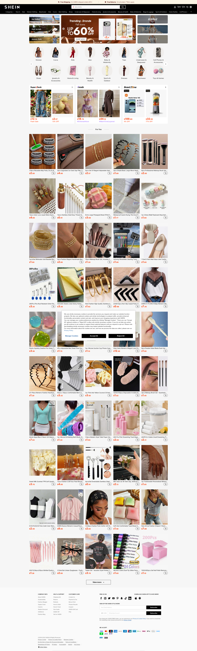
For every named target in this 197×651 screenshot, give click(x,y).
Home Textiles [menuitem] (173, 12)
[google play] (139, 599)
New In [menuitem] (18, 12)
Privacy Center (42, 639)
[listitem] (42, 154)
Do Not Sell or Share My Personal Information (50, 642)
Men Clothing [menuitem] (63, 12)
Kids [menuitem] (49, 12)
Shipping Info (57, 597)
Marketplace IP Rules (44, 644)
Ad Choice (77, 644)
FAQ (70, 612)
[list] (116, 598)
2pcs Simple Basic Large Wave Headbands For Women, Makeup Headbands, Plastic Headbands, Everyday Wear (126, 170)
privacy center (127, 620)
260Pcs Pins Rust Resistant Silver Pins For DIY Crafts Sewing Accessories (42, 304)
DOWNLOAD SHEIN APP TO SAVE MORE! (146, 594)
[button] (187, 7)
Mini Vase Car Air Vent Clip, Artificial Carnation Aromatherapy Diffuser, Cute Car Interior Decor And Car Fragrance (126, 481)
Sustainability (41, 599)
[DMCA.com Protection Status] (106, 637)
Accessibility (62, 644)
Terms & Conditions (70, 642)
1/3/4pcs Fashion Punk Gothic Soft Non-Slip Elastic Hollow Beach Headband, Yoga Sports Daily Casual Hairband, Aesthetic (98, 526)
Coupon (71, 607)
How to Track (57, 607)
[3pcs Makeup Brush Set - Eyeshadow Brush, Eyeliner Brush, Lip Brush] (154, 373)
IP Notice (54, 644)
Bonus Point (72, 602)
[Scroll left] (188, 12)
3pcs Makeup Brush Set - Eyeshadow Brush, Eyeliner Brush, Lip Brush (154, 393)
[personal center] (175, 7)
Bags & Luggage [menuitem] (148, 12)
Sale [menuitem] (23, 12)
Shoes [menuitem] (71, 12)
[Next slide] (133, 28)
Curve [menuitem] (55, 12)
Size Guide (56, 609)
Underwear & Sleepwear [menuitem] (82, 12)
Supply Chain (42, 604)
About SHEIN (41, 597)
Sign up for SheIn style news (110, 603)
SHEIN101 (41, 612)
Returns (55, 599)
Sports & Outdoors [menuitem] (161, 12)
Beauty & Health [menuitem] (123, 12)
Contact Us (72, 597)
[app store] (135, 599)
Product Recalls (73, 604)
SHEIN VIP (56, 612)
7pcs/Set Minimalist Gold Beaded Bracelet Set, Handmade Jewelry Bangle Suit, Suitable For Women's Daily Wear (42, 259)
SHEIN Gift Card (73, 609)
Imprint (70, 644)
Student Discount (43, 609)
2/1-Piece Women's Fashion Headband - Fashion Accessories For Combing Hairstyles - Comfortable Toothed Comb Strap (42, 393)
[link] (49, 2)
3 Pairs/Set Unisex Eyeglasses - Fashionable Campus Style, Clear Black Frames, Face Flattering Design (70, 570)
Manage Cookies (68, 639)
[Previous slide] (63, 28)
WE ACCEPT (103, 627)
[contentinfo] (130, 632)
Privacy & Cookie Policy (139, 618)
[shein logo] (12, 7)
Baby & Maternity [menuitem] (135, 12)
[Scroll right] (191, 12)
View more (97, 582)
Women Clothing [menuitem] (32, 12)
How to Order (57, 604)
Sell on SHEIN (57, 614)
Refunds (55, 602)
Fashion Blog (41, 614)
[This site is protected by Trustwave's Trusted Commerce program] (101, 637)
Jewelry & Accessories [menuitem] (109, 12)
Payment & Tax (73, 599)
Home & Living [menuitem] (96, 12)
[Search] (122, 7)
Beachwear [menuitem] (42, 12)
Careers (40, 607)
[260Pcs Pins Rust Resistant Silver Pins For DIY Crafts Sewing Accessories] (42, 284)
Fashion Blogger (42, 602)
